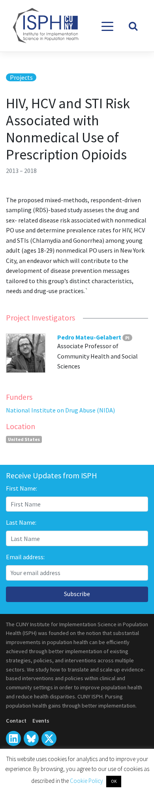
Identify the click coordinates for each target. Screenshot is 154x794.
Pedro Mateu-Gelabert (89, 337)
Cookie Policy (87, 780)
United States (24, 439)
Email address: (25, 557)
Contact (16, 720)
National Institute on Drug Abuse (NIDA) (60, 410)
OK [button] (113, 781)
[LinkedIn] (13, 738)
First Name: (21, 488)
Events (40, 720)
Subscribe (77, 594)
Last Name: (21, 522)
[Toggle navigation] (107, 26)
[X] (31, 738)
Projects (21, 77)
